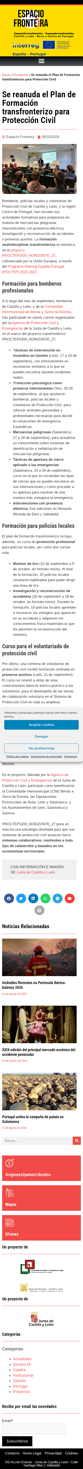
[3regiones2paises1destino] (9, 1163)
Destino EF (22, 1364)
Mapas (10, 1204)
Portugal (20, 1386)
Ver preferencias (41, 748)
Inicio (6, 75)
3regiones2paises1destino (28, 1174)
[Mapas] (9, 1192)
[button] (41, 61)
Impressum (70, 756)
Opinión (19, 1381)
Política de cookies (17, 756)
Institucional (23, 1375)
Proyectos (21, 75)
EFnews (12, 1234)
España (19, 1370)
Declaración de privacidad (46, 756)
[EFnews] (9, 1222)
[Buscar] (77, 1141)
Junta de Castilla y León (36, 872)
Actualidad (22, 1359)
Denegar (41, 736)
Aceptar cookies (41, 725)
